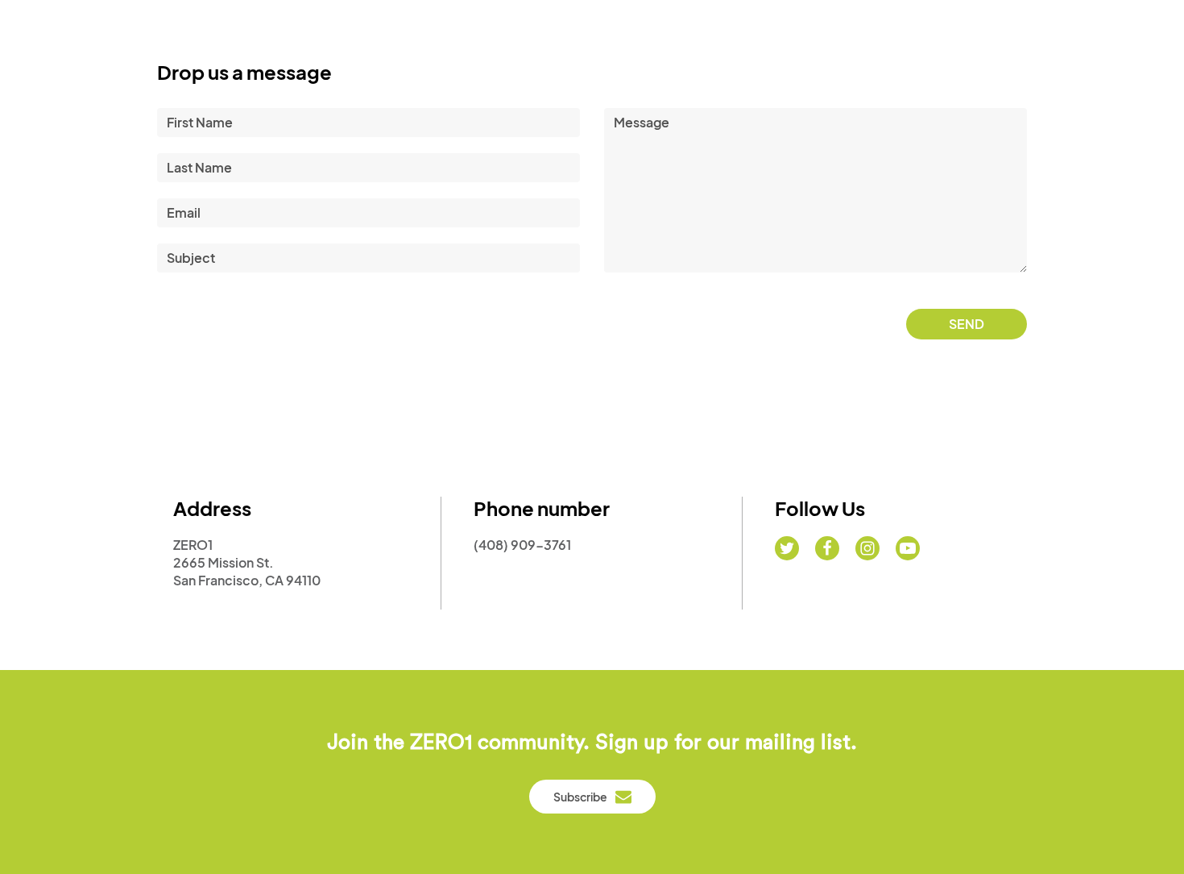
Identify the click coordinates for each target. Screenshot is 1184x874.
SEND (966, 323)
